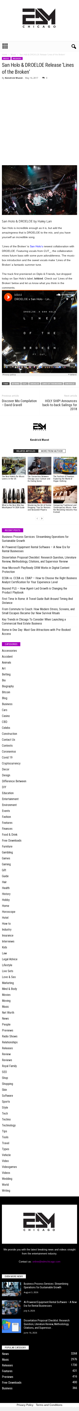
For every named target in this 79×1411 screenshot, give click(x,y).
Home (4, 54)
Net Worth (8, 1012)
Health (6, 888)
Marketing (8, 983)
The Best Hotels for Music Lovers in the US (13, 477)
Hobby (6, 900)
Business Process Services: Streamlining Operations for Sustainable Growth (35, 539)
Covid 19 (7, 757)
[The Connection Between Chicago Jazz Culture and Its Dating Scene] (39, 466)
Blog (4, 698)
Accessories (9, 650)
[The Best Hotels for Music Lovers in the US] (14, 466)
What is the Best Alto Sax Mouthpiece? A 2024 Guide (13, 506)
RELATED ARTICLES (25, 451)
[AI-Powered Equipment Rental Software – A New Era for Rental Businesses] (11, 1307)
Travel (5, 1143)
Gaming (6, 864)
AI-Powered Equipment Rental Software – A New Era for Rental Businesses (36, 549)
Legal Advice (9, 959)
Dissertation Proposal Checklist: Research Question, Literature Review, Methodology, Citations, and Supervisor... (47, 1324)
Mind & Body (9, 989)
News (5, 1018)
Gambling (7, 852)
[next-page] (42, 519)
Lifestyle (7, 965)
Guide (5, 876)
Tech (5, 1113)
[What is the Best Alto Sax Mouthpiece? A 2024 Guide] (14, 494)
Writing (6, 1190)
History (6, 894)
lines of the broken (52, 383)
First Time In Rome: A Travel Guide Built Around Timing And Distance (37, 601)
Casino (6, 716)
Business (7, 704)
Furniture (7, 846)
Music (13, 54)
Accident (7, 656)
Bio (4, 680)
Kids (4, 947)
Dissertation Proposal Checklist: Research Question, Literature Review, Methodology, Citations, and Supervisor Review (39, 559)
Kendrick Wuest (14, 77)
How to (6, 923)
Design (6, 775)
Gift (4, 870)
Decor (5, 769)
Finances (7, 828)
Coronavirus (9, 751)
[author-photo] (39, 427)
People (6, 1024)
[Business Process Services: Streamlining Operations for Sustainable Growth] (11, 1289)
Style (5, 1107)
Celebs (6, 728)
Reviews (7, 1060)
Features (7, 823)
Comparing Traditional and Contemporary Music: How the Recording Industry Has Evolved (65, 508)
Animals (6, 662)
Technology (9, 1125)
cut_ (25, 383)
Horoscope (8, 912)
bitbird (15, 383)
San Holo (69, 383)
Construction (9, 734)
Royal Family (9, 1066)
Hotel (5, 917)
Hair (4, 882)
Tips (4, 1131)
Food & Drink (9, 834)
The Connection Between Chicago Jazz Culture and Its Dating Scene (39, 478)
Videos (6, 1173)
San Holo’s (36, 246)
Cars (4, 710)
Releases (17, 58)
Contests (7, 745)
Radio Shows (9, 1036)
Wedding (7, 1179)
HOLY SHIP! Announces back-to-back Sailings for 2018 (59, 405)
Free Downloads (11, 840)
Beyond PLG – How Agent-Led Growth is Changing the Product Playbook (34, 590)
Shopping (7, 1084)
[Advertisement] (39, 121)
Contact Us (8, 739)
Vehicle (6, 1155)
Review (6, 1054)
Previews (7, 1030)
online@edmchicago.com (46, 1261)
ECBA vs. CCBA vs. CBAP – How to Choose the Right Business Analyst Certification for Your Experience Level (39, 580)
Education (8, 793)
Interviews (8, 941)
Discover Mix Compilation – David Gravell (19, 403)
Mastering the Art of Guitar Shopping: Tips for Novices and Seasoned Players (39, 507)
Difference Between (14, 781)
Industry (7, 929)
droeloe (34, 383)
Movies (6, 995)
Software (7, 1095)
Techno (6, 1119)
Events (6, 811)
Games (6, 858)
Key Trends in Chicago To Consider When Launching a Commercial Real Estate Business (34, 621)
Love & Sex (9, 977)
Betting (6, 674)
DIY (4, 787)
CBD (4, 722)
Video (5, 1161)
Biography (8, 686)
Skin (4, 1090)
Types (5, 1149)
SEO (4, 1072)
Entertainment (10, 799)
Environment (9, 805)
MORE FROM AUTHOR (52, 451)
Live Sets (7, 971)
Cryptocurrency (11, 763)
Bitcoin (6, 692)
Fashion (6, 817)
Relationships (10, 1042)
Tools (5, 1137)
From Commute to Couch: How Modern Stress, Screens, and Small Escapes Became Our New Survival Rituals (38, 611)
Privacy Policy (25, 1404)
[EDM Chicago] (39, 20)
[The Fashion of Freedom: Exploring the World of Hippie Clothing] (65, 466)
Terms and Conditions (49, 1404)
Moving (6, 1001)
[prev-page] (37, 519)
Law (4, 953)
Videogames (9, 1167)
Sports (6, 1101)
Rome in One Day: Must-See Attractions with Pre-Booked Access (36, 632)
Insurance (7, 935)
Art (4, 668)
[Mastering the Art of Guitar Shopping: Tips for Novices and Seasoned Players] (39, 494)
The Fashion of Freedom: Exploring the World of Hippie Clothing (64, 478)
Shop (5, 1078)
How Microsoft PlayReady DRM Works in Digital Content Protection (35, 570)
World (5, 1184)
